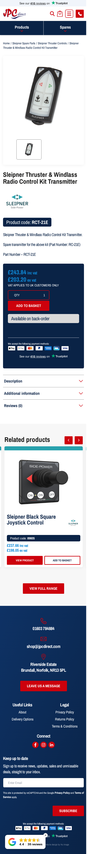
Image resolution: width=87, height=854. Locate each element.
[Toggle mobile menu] (69, 14)
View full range (43, 588)
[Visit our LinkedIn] (51, 745)
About (22, 712)
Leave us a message (43, 685)
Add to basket (28, 305)
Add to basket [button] (62, 560)
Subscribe (68, 810)
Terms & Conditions (64, 726)
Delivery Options (22, 719)
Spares (65, 27)
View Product (25, 560)
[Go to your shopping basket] (60, 13)
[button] (25, 842)
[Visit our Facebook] (35, 745)
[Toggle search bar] (52, 13)
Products (22, 27)
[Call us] (80, 14)
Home (6, 43)
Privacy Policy (64, 712)
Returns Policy (64, 719)
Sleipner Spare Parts (23, 43)
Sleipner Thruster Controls (52, 43)
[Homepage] (14, 14)
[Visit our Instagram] (43, 745)
